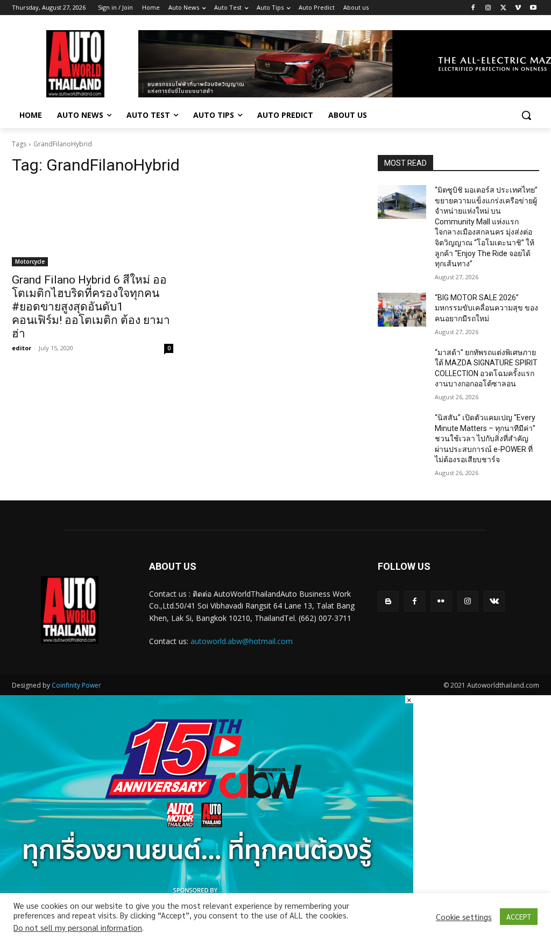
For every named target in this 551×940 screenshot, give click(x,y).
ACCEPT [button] (518, 916)
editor (21, 348)
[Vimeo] (518, 8)
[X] (503, 8)
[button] (526, 115)
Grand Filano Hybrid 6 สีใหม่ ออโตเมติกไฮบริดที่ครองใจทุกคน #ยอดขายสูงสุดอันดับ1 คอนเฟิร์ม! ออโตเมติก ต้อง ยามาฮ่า (91, 306)
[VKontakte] (494, 601)
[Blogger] (388, 601)
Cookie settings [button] (464, 917)
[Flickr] (440, 601)
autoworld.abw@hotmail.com (241, 641)
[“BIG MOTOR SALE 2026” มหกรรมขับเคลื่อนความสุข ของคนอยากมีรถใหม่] (402, 310)
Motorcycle (30, 261)
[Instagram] (488, 8)
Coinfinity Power (76, 685)
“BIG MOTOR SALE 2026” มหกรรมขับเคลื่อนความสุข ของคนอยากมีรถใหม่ (486, 308)
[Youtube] (533, 8)
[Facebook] (473, 8)
